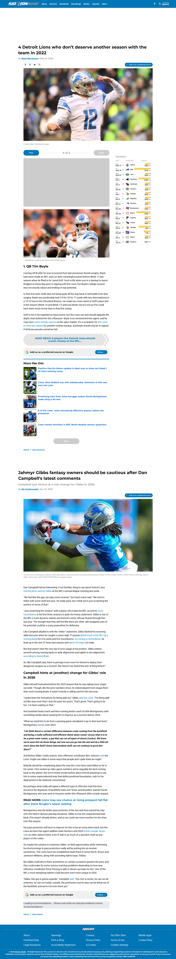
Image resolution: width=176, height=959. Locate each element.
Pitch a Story (57, 940)
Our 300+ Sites (118, 935)
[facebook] (154, 4)
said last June (86, 697)
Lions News (37, 914)
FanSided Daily (31, 940)
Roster (87, 4)
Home (26, 450)
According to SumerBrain (88, 639)
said (39, 724)
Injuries (95, 4)
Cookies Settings (119, 945)
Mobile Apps (145, 935)
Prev (31, 152)
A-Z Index (91, 945)
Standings (76, 4)
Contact (90, 935)
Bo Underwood (30, 489)
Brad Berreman (30, 58)
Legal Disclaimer (32, 945)
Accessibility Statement (63, 945)
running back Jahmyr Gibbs (37, 591)
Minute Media (20, 952)
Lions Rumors (38, 450)
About (27, 935)
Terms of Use (118, 940)
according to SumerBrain (36, 656)
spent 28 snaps (77, 642)
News (44, 4)
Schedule (64, 4)
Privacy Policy (93, 940)
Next (101, 152)
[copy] (39, 64)
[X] (160, 4)
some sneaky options (45, 322)
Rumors (53, 4)
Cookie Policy (145, 940)
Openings (56, 935)
